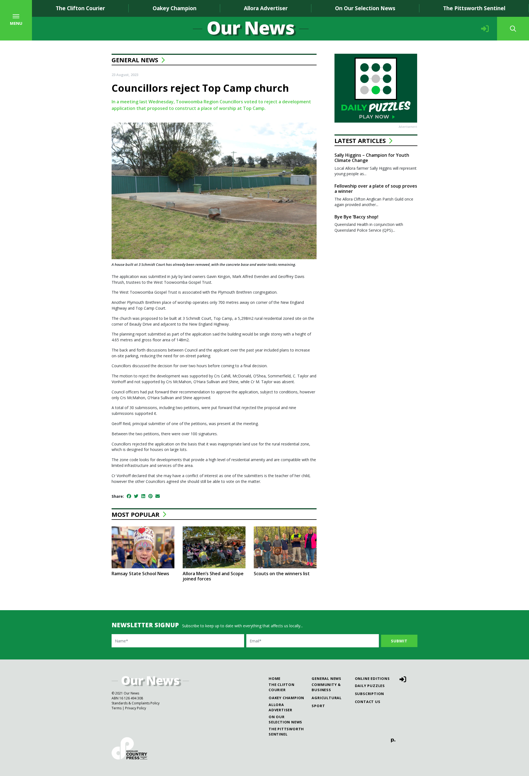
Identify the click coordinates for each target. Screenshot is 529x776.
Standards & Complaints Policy (136, 703)
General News (135, 60)
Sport (318, 705)
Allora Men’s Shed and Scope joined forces (213, 576)
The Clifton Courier (80, 8)
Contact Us (367, 701)
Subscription (369, 693)
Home (274, 678)
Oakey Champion (174, 8)
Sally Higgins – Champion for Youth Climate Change (371, 157)
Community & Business (326, 687)
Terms (117, 708)
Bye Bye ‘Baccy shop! (356, 217)
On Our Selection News (365, 8)
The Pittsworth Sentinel (474, 8)
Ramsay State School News (140, 573)
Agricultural (327, 697)
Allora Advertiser (266, 8)
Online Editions (372, 678)
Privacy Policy (135, 708)
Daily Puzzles (370, 685)
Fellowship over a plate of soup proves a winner (375, 188)
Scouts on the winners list (282, 573)
